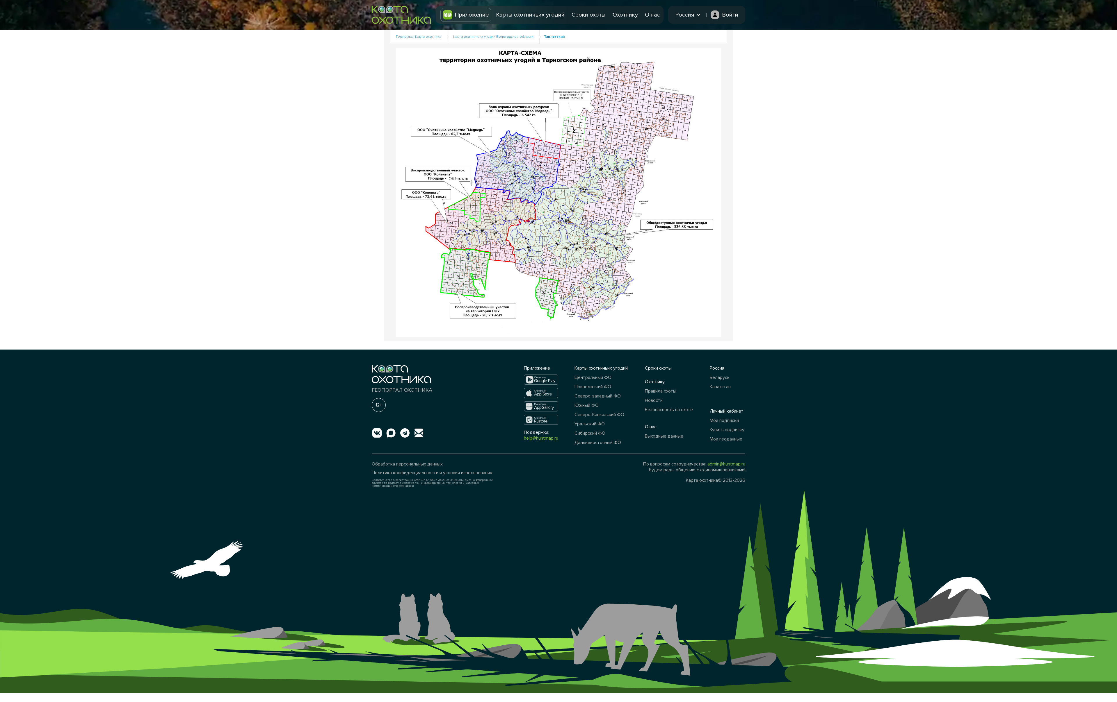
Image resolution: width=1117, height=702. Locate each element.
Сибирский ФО (589, 433)
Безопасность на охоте (669, 410)
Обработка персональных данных (407, 464)
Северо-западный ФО (597, 396)
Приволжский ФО (592, 387)
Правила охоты (660, 391)
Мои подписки (724, 420)
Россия (717, 368)
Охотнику (625, 14)
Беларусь (720, 377)
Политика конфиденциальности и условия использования (432, 473)
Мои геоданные (726, 439)
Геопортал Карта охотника (418, 37)
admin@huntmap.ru (726, 464)
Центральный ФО (592, 377)
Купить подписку (727, 430)
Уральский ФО (589, 424)
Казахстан (720, 387)
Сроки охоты (589, 14)
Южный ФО (586, 405)
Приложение (472, 14)
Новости (654, 400)
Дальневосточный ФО (597, 442)
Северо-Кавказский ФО (599, 415)
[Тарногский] (558, 191)
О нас (652, 14)
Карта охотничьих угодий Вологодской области (493, 37)
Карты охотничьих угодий (530, 14)
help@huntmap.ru (541, 438)
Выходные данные (664, 436)
